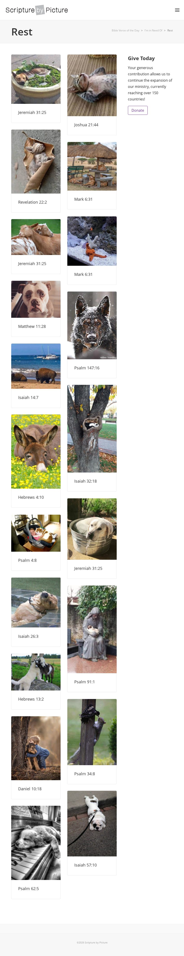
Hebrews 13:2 (31, 699)
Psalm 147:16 (86, 367)
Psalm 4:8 (27, 560)
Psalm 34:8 (84, 773)
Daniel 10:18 (30, 788)
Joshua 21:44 (86, 124)
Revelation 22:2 (32, 202)
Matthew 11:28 (32, 326)
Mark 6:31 (83, 199)
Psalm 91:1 (84, 681)
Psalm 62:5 (28, 888)
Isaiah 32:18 (85, 481)
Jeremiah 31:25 (32, 112)
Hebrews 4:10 (31, 497)
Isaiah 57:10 (85, 865)
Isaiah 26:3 (28, 636)
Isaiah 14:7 (28, 397)
